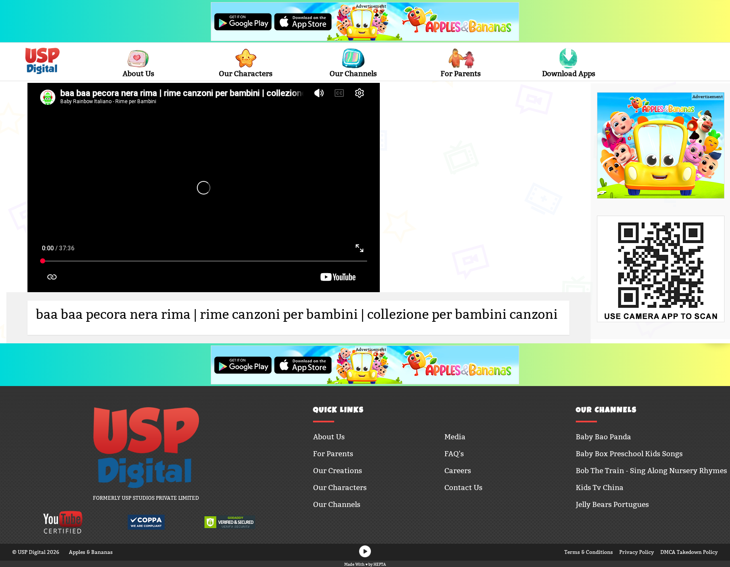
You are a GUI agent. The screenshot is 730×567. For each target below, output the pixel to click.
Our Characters (245, 74)
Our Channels (353, 74)
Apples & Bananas (91, 552)
